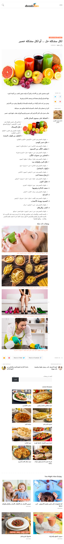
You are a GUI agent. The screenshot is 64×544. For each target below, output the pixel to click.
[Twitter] (55, 97)
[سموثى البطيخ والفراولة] (47, 523)
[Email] (55, 102)
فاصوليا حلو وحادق (25, 536)
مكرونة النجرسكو (47, 424)
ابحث (15, 379)
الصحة (60, 37)
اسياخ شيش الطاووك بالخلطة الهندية (43, 443)
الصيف (54, 532)
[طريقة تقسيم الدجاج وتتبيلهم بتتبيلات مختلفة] (42, 453)
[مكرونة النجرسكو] (42, 415)
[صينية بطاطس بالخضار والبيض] (42, 397)
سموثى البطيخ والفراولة (55, 536)
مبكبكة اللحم (28, 424)
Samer (58, 45)
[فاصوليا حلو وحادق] (16, 523)
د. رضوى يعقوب (48, 532)
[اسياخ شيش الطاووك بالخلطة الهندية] (42, 434)
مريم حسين (13, 532)
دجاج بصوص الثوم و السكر (57, 121)
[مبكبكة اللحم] (21, 415)
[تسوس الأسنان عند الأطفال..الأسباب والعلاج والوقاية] (16, 491)
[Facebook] (60, 97)
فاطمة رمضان (21, 499)
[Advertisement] (32, 20)
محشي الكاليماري (27, 405)
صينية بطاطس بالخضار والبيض (44, 405)
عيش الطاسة (28, 443)
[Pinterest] (60, 102)
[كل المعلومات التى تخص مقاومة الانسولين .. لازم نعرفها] (47, 491)
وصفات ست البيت (53, 37)
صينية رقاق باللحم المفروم (24, 461)
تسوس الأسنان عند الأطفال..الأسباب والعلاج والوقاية (16, 504)
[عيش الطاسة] (21, 434)
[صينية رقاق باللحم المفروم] (21, 453)
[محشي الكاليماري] (21, 397)
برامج (18, 532)
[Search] (3, 5)
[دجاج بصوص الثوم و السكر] (57, 114)
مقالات (15, 499)
